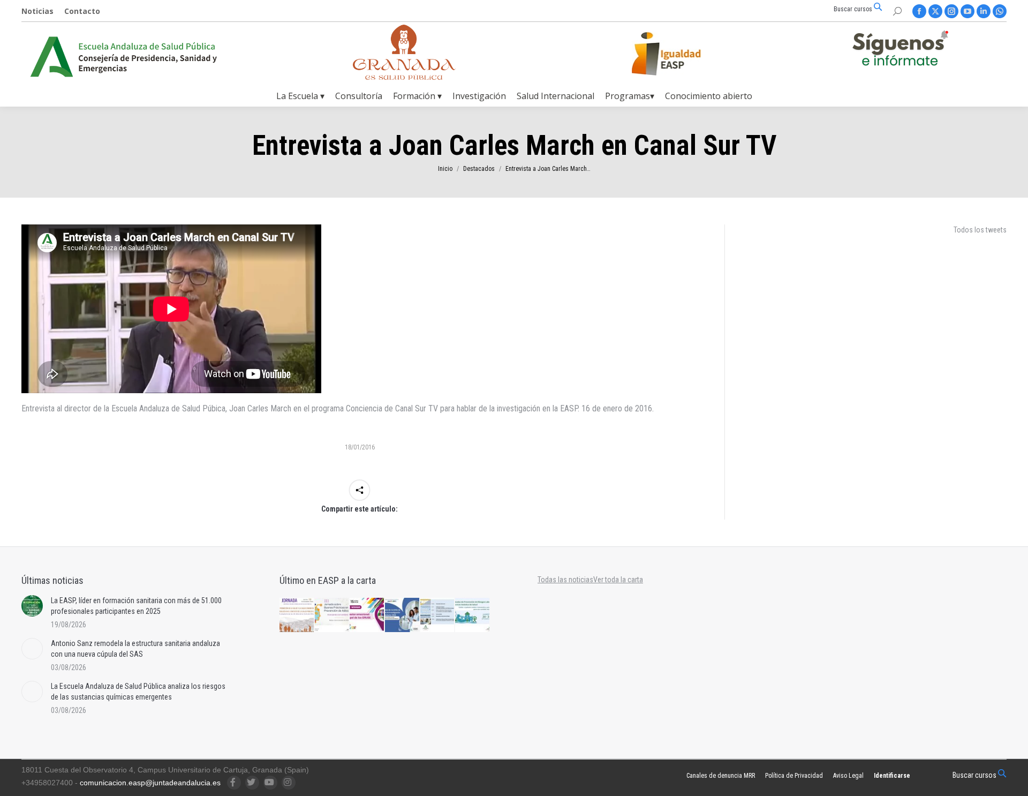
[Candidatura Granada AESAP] (404, 76)
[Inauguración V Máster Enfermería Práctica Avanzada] (438, 615)
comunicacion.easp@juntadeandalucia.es (150, 782)
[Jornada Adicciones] (332, 615)
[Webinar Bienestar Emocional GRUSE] (367, 615)
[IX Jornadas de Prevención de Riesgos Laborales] (472, 615)
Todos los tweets (980, 230)
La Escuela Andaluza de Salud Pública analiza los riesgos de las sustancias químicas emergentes (138, 691)
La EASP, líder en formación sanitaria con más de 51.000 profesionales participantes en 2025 (136, 605)
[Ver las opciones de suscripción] (900, 50)
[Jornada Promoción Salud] (297, 615)
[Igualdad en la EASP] (683, 54)
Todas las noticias (565, 579)
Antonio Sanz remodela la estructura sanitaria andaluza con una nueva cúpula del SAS (135, 648)
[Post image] (32, 606)
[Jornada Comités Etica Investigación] (402, 615)
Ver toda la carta (618, 579)
